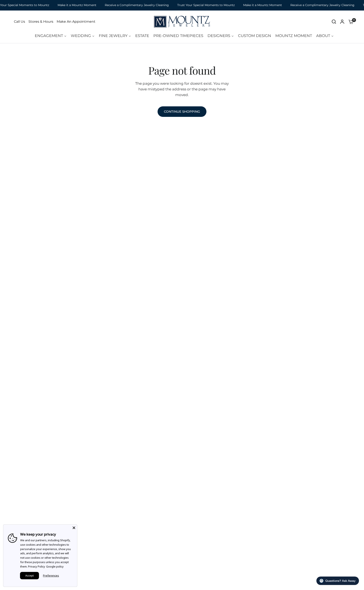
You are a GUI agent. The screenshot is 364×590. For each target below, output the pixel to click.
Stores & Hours (40, 21)
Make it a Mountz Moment (72, 5)
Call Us (19, 21)
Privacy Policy (36, 566)
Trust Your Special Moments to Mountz (201, 5)
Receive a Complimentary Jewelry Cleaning (132, 5)
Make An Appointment (76, 21)
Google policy (55, 566)
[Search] (334, 22)
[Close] (74, 528)
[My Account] (342, 22)
